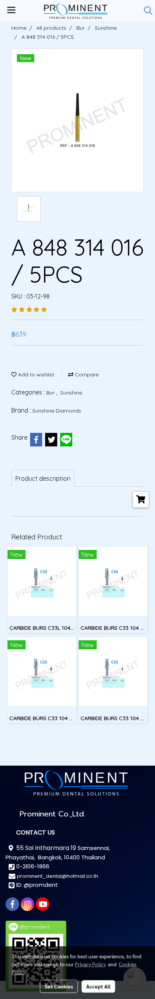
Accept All (98, 986)
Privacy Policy (90, 964)
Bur (51, 392)
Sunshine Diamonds (56, 410)
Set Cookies (59, 986)
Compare (86, 374)
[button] (145, 10)
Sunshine (71, 392)
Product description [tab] (42, 478)
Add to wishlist (35, 374)
